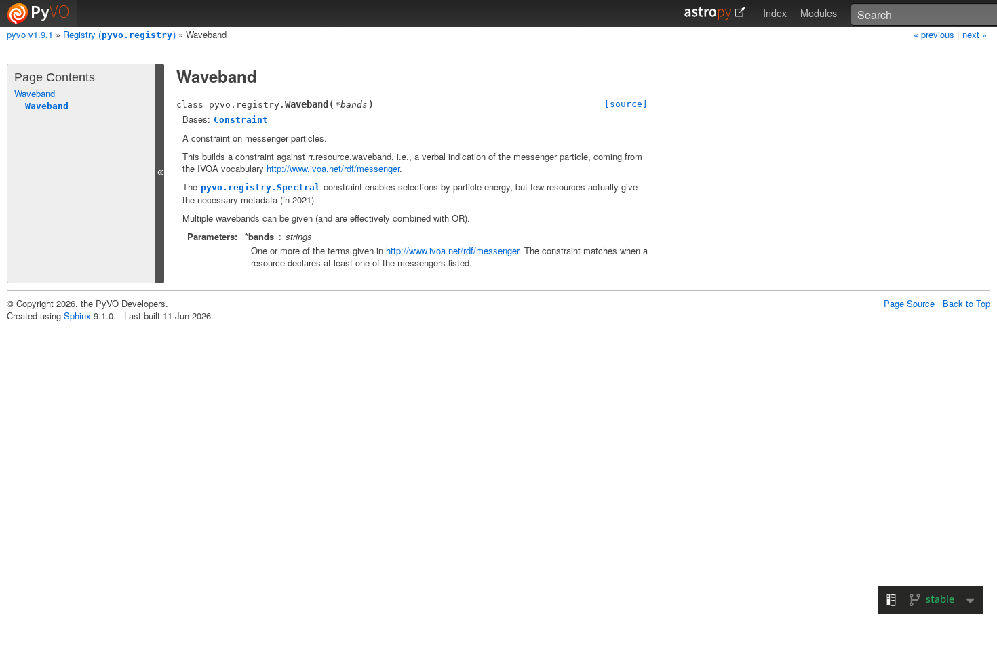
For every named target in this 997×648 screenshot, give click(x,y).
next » (974, 34)
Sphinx (77, 315)
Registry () (119, 34)
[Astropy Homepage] (715, 13)
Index (775, 13)
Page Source (909, 303)
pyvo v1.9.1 (30, 34)
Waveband (34, 93)
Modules (818, 13)
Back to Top (966, 303)
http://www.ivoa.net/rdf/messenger (333, 168)
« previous (935, 34)
